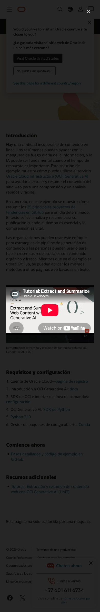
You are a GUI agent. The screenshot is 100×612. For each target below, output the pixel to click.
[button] (88, 11)
